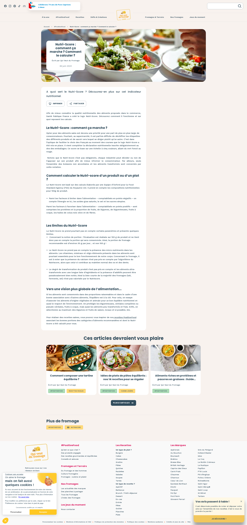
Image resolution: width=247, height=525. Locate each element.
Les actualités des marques (73, 488)
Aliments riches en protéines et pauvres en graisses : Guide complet (175, 379)
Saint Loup (203, 490)
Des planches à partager (72, 491)
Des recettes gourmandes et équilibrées (79, 456)
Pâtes (118, 465)
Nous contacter (68, 509)
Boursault (175, 456)
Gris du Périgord (205, 450)
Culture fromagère (69, 474)
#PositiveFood (59, 27)
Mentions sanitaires (155, 522)
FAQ (188, 522)
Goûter (119, 508)
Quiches (119, 468)
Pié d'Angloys (204, 474)
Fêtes (118, 505)
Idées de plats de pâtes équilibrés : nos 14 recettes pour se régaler (123, 377)
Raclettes (120, 471)
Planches (120, 512)
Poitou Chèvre (204, 478)
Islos (200, 456)
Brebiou (174, 459)
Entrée (119, 502)
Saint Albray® (204, 487)
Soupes (119, 478)
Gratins (119, 462)
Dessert (119, 496)
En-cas (119, 499)
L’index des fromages (70, 498)
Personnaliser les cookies (52, 522)
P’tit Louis (202, 471)
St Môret (202, 493)
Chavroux (175, 478)
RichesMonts (203, 481)
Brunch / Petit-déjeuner (126, 493)
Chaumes (175, 474)
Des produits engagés (71, 453)
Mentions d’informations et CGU (78, 522)
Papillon (201, 468)
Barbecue (120, 490)
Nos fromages (69, 483)
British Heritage (178, 465)
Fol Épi (174, 493)
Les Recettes (123, 445)
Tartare (201, 496)
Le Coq (201, 459)
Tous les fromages (69, 495)
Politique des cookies (135, 522)
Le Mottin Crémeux (206, 462)
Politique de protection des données (109, 522)
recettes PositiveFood (125, 317)
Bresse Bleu (176, 462)
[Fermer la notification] (241, 501)
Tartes (118, 481)
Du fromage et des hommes (74, 471)
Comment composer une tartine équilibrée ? (71, 377)
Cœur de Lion (177, 481)
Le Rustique (203, 465)
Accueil (47, 27)
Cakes (118, 456)
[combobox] (223, 6)
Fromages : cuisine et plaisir (74, 477)
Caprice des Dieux (179, 468)
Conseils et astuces (69, 459)
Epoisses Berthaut (179, 484)
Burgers (119, 453)
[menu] (45, 17)
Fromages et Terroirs (74, 466)
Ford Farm (175, 496)
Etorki (173, 487)
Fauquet (174, 490)
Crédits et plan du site (175, 522)
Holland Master (204, 453)
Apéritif (119, 487)
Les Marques (178, 445)
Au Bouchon (176, 453)
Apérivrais (175, 450)
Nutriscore (76, 427)
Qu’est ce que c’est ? (70, 450)
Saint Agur (202, 484)
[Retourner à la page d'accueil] (123, 14)
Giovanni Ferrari (178, 499)
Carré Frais (175, 471)
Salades (119, 474)
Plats (118, 515)
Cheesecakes (121, 459)
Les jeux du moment (73, 504)
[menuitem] (45, 17)
